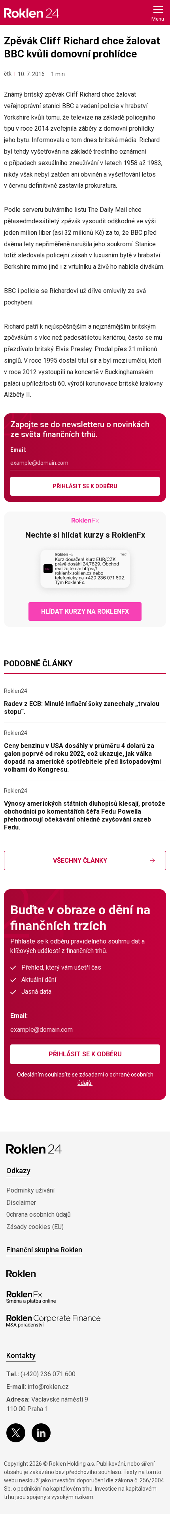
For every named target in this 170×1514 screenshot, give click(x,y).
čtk (7, 73)
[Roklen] (21, 1273)
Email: (18, 450)
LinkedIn (41, 1432)
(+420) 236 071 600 (48, 1374)
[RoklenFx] (31, 1297)
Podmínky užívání (30, 1190)
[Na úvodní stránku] (31, 13)
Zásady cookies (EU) (35, 1227)
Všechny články (80, 860)
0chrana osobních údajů (38, 1214)
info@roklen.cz (48, 1386)
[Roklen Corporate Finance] (53, 1321)
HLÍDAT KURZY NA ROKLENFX (85, 611)
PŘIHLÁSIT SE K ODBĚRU (85, 486)
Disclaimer (21, 1202)
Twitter (15, 1432)
